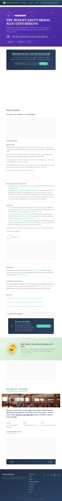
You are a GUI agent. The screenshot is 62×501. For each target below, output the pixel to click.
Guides (30, 479)
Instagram (15, 425)
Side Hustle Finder (35, 270)
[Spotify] (54, 475)
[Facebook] (47, 475)
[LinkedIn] (58, 475)
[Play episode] (8, 37)
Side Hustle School (8, 474)
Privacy (42, 498)
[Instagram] (44, 475)
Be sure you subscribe (24, 415)
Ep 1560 (52, 12)
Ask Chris (31, 489)
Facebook (9, 425)
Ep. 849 (38, 165)
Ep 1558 (9, 12)
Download (20, 41)
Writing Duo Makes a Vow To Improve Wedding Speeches (25, 214)
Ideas (30, 476)
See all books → (25, 356)
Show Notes (32, 474)
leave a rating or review (45, 286)
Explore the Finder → (43, 326)
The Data (31, 486)
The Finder (31, 484)
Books (31, 2)
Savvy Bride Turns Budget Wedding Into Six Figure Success (26, 207)
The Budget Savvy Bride (15, 186)
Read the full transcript (15, 313)
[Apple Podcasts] (51, 475)
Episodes (23, 2)
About (37, 2)
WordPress (11, 197)
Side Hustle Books (21, 274)
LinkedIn (8, 427)
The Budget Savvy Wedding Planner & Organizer (23, 190)
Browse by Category (34, 481)
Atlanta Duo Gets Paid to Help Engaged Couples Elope (24, 220)
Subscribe (11, 41)
